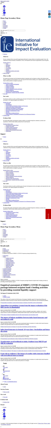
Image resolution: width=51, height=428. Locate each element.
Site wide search (4, 30)
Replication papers (7, 271)
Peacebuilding (9, 104)
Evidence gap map (10, 258)
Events (4, 23)
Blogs (4, 20)
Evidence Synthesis (10, 86)
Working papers (6, 275)
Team (7, 63)
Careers (4, 22)
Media (4, 24)
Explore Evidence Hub (8, 124)
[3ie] (25, 51)
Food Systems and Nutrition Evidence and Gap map (17, 106)
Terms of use (41, 423)
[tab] (4, 295)
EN (4, 368)
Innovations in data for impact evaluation (14, 109)
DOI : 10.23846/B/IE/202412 (10, 381)
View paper (5, 375)
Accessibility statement (5, 424)
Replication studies (10, 265)
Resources (5, 26)
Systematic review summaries (9, 274)
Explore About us (7, 62)
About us (5, 54)
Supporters (8, 65)
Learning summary (10, 261)
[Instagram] (4, 15)
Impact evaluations (7, 269)
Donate (4, 28)
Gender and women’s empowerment (13, 107)
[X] (4, 9)
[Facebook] (4, 6)
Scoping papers (6, 272)
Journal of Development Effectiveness (14, 130)
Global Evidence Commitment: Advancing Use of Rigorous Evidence (20, 114)
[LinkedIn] (4, 11)
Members (8, 66)
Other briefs (8, 267)
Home (4, 248)
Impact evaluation (9, 85)
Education (8, 103)
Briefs (4, 256)
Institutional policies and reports (12, 71)
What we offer (6, 73)
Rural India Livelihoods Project (12, 113)
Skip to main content (5, 1)
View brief (5, 367)
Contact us (8, 72)
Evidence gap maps (10, 87)
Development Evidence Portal (12, 125)
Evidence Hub (6, 115)
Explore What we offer (8, 83)
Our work (5, 93)
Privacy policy (47, 423)
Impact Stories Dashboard (11, 128)
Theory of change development (12, 84)
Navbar (2, 2)
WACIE (7, 111)
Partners (7, 69)
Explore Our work (7, 102)
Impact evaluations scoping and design (14, 89)
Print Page (6, 378)
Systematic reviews (7, 273)
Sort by (2, 31)
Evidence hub (6, 249)
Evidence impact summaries (12, 127)
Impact (4, 136)
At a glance (8, 67)
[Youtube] (4, 13)
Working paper (9, 266)
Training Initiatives (10, 90)
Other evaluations (7, 277)
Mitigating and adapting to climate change (14, 108)
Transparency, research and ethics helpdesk (15, 92)
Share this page (7, 379)
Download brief (6, 371)
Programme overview (10, 262)
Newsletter (5, 25)
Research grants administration (12, 91)
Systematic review (9, 264)
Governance (8, 68)
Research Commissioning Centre (13, 110)
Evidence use (8, 259)
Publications (8, 131)
